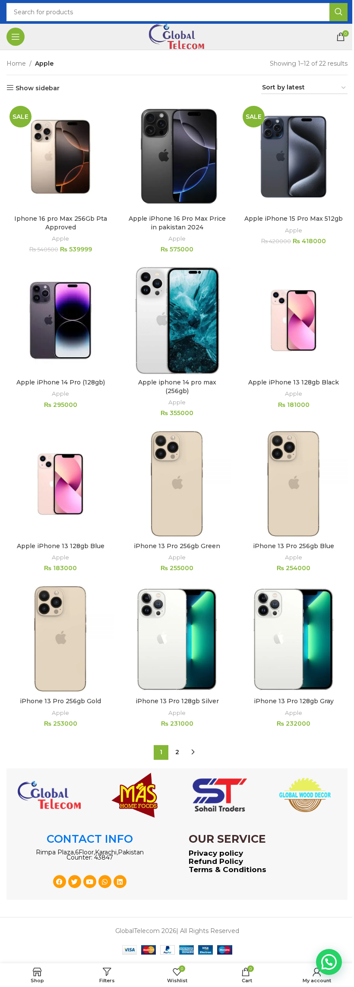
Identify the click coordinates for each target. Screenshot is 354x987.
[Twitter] (74, 881)
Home (16, 63)
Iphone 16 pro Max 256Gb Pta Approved (60, 223)
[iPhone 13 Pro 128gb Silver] (177, 639)
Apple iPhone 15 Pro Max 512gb (293, 218)
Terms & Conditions (227, 869)
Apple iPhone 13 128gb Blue (60, 546)
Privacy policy (216, 853)
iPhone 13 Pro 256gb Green (177, 546)
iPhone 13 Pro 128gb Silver (177, 701)
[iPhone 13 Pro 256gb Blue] (294, 484)
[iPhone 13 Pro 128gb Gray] (294, 639)
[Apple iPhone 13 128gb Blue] (60, 484)
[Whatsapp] (104, 881)
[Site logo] (177, 36)
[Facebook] (59, 881)
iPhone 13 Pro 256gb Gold (60, 701)
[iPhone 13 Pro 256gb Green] (177, 484)
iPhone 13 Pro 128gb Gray (294, 701)
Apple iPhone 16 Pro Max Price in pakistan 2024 (177, 223)
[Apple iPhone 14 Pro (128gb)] (60, 320)
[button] (329, 962)
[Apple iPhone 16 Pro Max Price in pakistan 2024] (177, 157)
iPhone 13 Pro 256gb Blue (293, 546)
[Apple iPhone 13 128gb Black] (294, 320)
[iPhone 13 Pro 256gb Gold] (60, 639)
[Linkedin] (120, 881)
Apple (60, 238)
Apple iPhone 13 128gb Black (293, 382)
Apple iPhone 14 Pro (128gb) (60, 382)
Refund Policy (216, 861)
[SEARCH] (338, 12)
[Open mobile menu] (15, 36)
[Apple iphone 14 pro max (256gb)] (177, 320)
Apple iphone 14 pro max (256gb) (177, 386)
